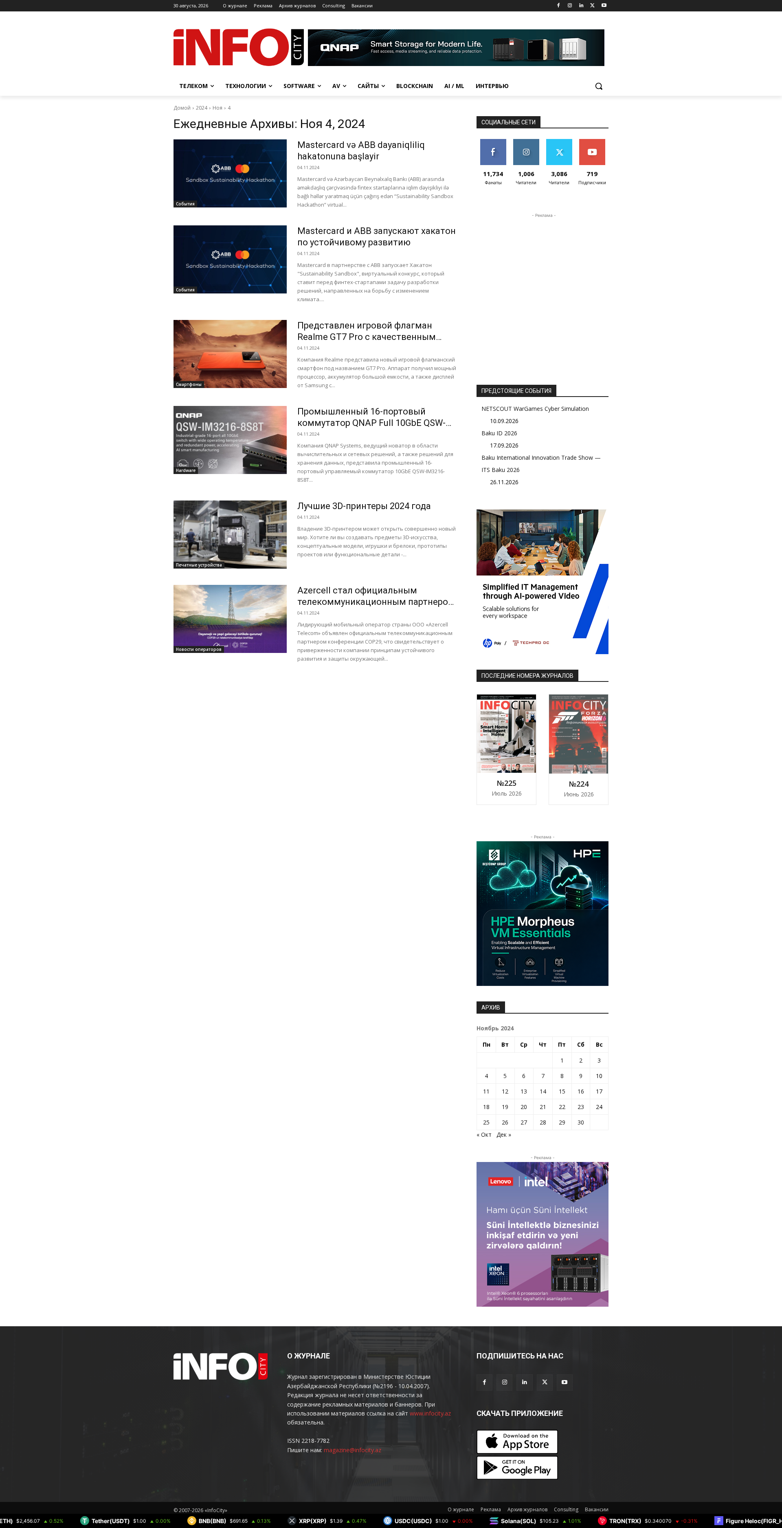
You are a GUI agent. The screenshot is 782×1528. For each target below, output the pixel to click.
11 (486, 1091)
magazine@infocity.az (352, 1450)
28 (543, 1122)
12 (505, 1091)
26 (505, 1122)
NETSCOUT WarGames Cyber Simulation (535, 408)
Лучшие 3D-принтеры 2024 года (364, 506)
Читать (526, 142)
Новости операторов (199, 649)
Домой (182, 107)
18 (486, 1107)
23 (581, 1107)
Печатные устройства (199, 565)
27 (524, 1122)
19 (505, 1107)
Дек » (503, 1134)
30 (581, 1122)
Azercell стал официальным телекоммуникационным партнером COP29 (376, 601)
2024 (201, 107)
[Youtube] (603, 6)
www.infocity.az (430, 1413)
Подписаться (594, 142)
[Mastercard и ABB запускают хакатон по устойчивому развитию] (230, 259)
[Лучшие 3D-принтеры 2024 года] (230, 535)
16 (581, 1091)
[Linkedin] (581, 6)
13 (524, 1091)
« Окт (484, 1134)
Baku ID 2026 (499, 433)
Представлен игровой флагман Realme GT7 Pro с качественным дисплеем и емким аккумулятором (372, 336)
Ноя (217, 107)
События (185, 204)
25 (486, 1122)
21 (543, 1107)
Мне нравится (493, 145)
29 (562, 1122)
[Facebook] (558, 6)
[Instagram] (570, 6)
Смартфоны (189, 384)
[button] (598, 86)
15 (562, 1091)
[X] (592, 6)
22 (562, 1107)
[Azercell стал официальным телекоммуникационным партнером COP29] (230, 619)
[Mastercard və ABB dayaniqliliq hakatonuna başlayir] (230, 173)
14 (543, 1091)
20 (524, 1107)
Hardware (186, 470)
